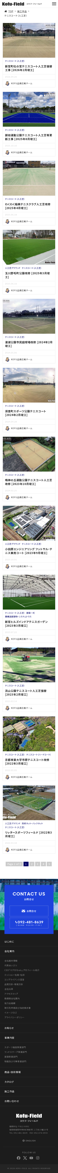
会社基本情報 (11, 960)
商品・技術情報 (12, 1072)
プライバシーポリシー (14, 1017)
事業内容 (9, 1037)
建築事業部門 (11, 1056)
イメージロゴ (10, 1012)
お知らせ (9, 1028)
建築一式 (30, 612)
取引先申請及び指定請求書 (17, 1007)
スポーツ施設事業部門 (15, 1047)
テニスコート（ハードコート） (38, 754)
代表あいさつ (10, 965)
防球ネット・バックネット (32, 823)
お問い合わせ (11, 1101)
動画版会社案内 (12, 998)
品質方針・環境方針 (13, 984)
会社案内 (9, 951)
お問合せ (31, 911)
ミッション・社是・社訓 (14, 974)
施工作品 (22, 11)
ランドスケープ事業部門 (15, 1051)
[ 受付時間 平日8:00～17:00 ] (29, 925)
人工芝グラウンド (12, 267)
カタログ (9, 1081)
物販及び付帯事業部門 (15, 1061)
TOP (10, 11)
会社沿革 (8, 989)
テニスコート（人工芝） (15, 60)
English (31, 1140)
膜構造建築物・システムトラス (18, 616)
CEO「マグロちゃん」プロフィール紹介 (21, 970)
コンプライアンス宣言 (14, 979)
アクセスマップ (11, 993)
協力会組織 (9, 1003)
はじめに (9, 941)
